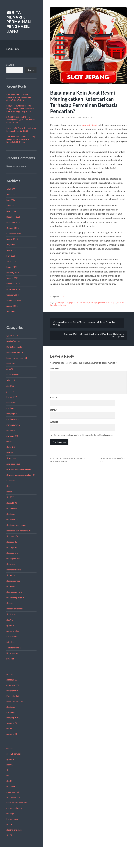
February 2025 (12, 272)
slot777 (9, 620)
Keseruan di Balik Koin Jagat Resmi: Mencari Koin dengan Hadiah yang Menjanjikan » (93, 335)
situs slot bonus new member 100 (20, 475)
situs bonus (11, 458)
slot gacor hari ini (13, 569)
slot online (10, 786)
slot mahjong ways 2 (15, 597)
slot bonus (10, 514)
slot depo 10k (12, 536)
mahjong (10, 408)
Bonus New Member (15, 352)
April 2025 (11, 261)
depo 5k (9, 369)
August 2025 (12, 239)
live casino (10, 402)
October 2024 (12, 295)
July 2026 (10, 189)
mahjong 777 (12, 712)
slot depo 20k (12, 542)
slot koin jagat (60, 305)
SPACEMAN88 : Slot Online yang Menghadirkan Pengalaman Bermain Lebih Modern (20, 139)
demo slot (10, 748)
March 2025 (11, 267)
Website (54, 422)
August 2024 (12, 306)
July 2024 (10, 311)
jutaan (85, 302)
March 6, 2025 (57, 117)
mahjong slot (11, 413)
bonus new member (14, 701)
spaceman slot (12, 631)
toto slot (10, 642)
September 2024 (13, 300)
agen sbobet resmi (14, 808)
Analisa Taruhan (13, 341)
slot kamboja (11, 586)
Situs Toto (10, 480)
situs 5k (9, 452)
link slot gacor (12, 819)
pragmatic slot (12, 792)
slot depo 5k (11, 547)
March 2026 (11, 211)
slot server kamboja (14, 608)
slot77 (9, 835)
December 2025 (13, 217)
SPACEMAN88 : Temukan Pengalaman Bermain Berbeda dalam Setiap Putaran (19, 97)
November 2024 (13, 289)
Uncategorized (12, 653)
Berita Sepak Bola (14, 347)
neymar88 (10, 430)
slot (8, 486)
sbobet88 (10, 447)
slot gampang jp (13, 581)
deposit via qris (12, 374)
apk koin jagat (89, 124)
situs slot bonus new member (18, 469)
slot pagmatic (12, 690)
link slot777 (11, 397)
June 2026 (11, 194)
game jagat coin (61, 302)
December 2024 (13, 283)
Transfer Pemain (13, 647)
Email (53, 410)
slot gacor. (10, 575)
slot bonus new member (16, 525)
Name (53, 398)
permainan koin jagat (107, 302)
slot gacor (10, 564)
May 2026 (10, 200)
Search (10, 65)
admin (71, 117)
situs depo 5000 (13, 464)
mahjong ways (12, 419)
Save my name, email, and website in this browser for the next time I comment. (83, 435)
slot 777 (10, 497)
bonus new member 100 (16, 358)
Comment (55, 368)
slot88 (9, 781)
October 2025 (12, 228)
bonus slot (10, 363)
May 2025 (10, 256)
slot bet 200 (11, 503)
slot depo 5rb (12, 553)
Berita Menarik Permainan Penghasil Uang (18, 21)
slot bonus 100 (12, 519)
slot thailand (11, 614)
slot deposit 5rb (13, 558)
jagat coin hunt (75, 302)
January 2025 (12, 278)
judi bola (10, 391)
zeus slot (10, 659)
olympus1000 (12, 436)
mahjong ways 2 (13, 425)
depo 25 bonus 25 (14, 754)
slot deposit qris (13, 797)
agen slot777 (12, 335)
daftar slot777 (12, 685)
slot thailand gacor (14, 830)
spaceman (10, 625)
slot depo (10, 813)
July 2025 (10, 244)
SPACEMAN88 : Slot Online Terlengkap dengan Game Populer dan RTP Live (20, 120)
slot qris (9, 603)
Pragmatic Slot (12, 696)
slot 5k (9, 491)
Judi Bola (10, 386)
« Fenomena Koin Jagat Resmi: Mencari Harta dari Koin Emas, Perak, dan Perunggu (84, 323)
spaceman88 (11, 723)
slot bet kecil (11, 508)
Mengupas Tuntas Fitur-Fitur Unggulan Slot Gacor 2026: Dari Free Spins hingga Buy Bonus (20, 109)
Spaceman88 (12, 636)
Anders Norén (116, 459)
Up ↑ (101, 461)
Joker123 (10, 380)
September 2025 (13, 233)
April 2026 (11, 205)
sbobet (9, 441)
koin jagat (93, 302)
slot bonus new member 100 (18, 530)
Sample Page (12, 48)
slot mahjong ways (14, 592)
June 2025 (11, 250)
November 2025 (13, 222)
